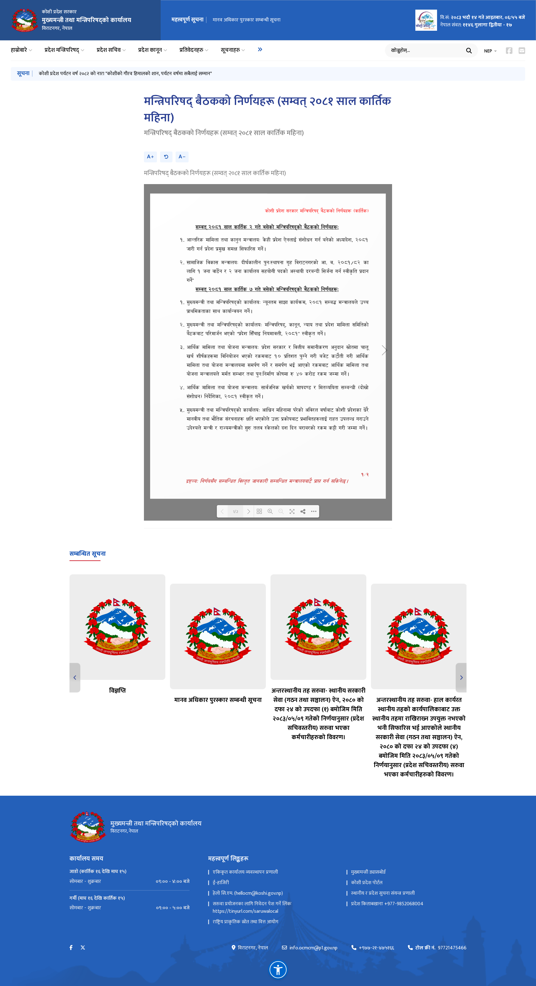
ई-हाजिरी (221, 883)
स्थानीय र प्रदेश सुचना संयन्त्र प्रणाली (383, 893)
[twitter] (82, 948)
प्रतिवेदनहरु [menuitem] (191, 50)
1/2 (235, 511)
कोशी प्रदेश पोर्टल (366, 883)
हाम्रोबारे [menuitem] (19, 50)
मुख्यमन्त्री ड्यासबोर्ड (368, 872)
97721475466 (441, 948)
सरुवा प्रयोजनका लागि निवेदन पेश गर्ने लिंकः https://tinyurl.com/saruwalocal (252, 908)
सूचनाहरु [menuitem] (230, 50)
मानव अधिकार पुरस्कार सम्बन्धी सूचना (246, 20)
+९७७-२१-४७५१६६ (376, 948)
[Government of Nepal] (25, 20)
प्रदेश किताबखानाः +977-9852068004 (387, 904)
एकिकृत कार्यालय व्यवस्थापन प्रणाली (245, 872)
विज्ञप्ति (117, 690)
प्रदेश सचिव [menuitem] (109, 50)
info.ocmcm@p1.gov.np (313, 948)
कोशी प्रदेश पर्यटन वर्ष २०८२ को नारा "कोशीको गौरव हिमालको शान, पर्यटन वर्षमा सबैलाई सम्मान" (125, 74)
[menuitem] (259, 49)
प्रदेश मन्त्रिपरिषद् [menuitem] (62, 50)
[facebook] (71, 948)
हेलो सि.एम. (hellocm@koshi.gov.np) (248, 893)
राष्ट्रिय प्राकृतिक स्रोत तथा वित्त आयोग (245, 922)
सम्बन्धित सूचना (87, 554)
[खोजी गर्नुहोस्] (469, 50)
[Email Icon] (522, 50)
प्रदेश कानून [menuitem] (150, 50)
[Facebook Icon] (509, 50)
